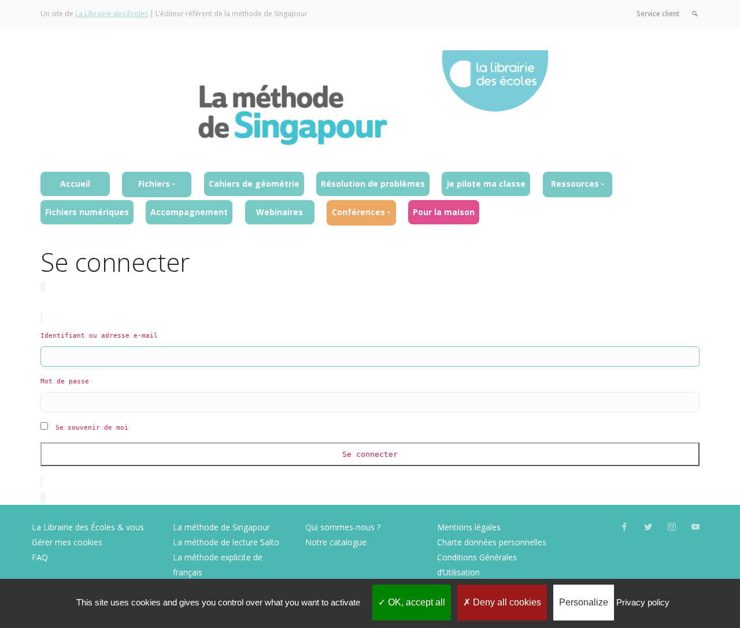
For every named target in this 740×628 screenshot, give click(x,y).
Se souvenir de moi (92, 427)
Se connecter (370, 454)
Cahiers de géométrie (254, 183)
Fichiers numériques (87, 211)
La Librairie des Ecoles (111, 14)
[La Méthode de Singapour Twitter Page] (647, 527)
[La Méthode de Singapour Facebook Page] (624, 527)
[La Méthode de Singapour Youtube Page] (695, 527)
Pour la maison (444, 211)
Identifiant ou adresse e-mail (99, 335)
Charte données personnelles (491, 542)
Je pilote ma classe (486, 183)
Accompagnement (189, 211)
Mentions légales (469, 527)
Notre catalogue (336, 542)
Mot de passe (64, 381)
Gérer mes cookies (67, 542)
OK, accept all (415, 602)
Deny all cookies (506, 602)
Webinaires (279, 211)
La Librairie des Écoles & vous (88, 527)
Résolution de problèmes (373, 183)
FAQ (40, 557)
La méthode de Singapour (221, 527)
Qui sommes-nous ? (342, 527)
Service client (658, 14)
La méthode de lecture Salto (226, 542)
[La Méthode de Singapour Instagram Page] (671, 527)
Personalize (583, 602)
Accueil (75, 183)
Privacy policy (642, 602)
